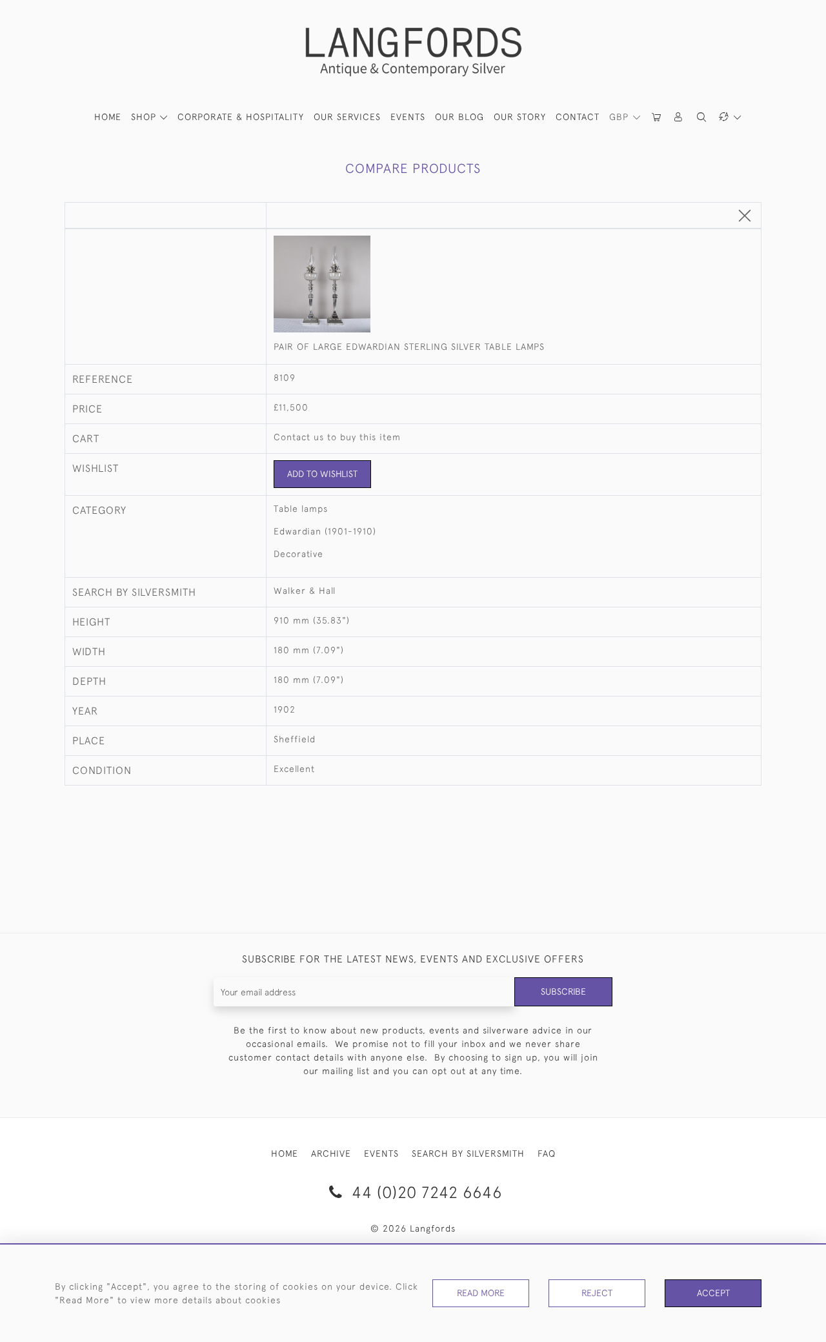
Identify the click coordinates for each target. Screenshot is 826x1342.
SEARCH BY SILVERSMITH (468, 1153)
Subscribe (563, 991)
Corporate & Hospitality (240, 117)
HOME (107, 117)
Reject (596, 1293)
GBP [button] (620, 117)
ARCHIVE (331, 1153)
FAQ (547, 1153)
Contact (577, 117)
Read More (481, 1293)
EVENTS (381, 1153)
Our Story (520, 117)
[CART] (656, 117)
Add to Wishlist (322, 474)
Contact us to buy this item (337, 437)
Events (407, 117)
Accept (713, 1293)
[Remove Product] (745, 216)
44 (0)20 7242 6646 (424, 1192)
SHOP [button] (145, 117)
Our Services (347, 117)
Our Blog (459, 117)
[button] (678, 117)
